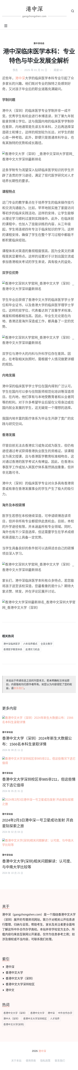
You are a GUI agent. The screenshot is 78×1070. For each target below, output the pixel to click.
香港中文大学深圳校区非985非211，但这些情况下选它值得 (38, 782)
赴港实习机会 (33, 649)
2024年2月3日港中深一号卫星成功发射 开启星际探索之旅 (37, 823)
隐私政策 (45, 1060)
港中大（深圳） (11, 1018)
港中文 (10, 990)
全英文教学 (46, 643)
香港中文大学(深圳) (13, 1024)
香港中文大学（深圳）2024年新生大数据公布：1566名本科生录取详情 (37, 741)
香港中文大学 (14, 972)
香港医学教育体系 (12, 649)
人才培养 (54, 1018)
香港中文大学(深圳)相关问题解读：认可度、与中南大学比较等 (38, 864)
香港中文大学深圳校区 (20, 984)
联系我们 (19, 688)
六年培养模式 (30, 643)
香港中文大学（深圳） (20, 978)
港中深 (20, 78)
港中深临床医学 (11, 643)
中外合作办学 (65, 1013)
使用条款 (31, 1060)
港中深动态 (39, 43)
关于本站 (16, 1060)
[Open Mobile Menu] (5, 25)
